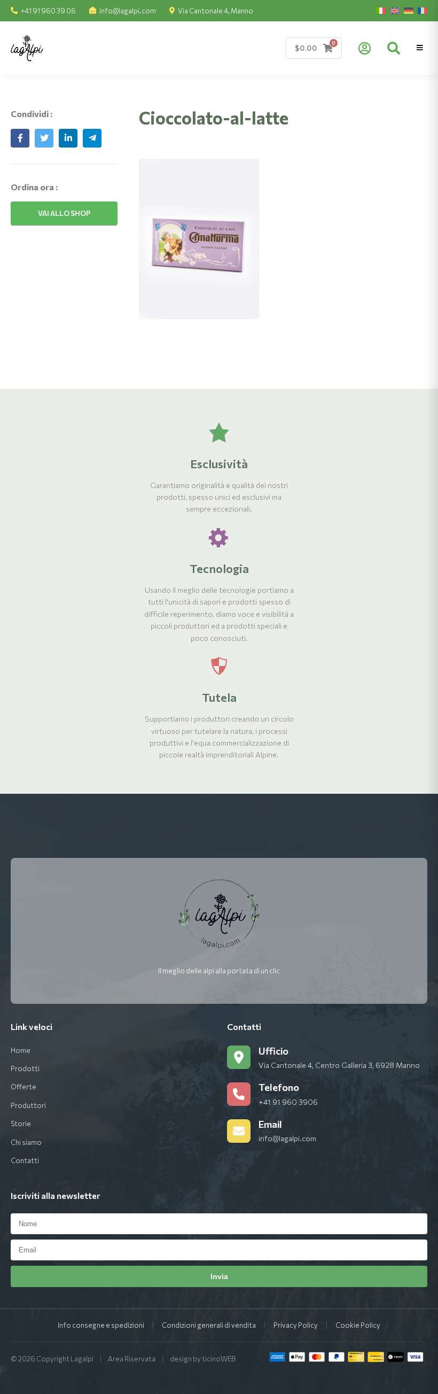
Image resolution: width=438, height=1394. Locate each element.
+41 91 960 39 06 (48, 10)
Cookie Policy (357, 1325)
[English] (395, 10)
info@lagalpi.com (127, 10)
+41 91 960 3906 (288, 1101)
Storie (21, 1123)
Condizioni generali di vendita (209, 1325)
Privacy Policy (295, 1325)
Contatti (25, 1160)
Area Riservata (131, 1358)
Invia (219, 1276)
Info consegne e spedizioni (101, 1325)
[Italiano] (381, 10)
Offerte (23, 1086)
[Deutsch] (408, 10)
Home (20, 1050)
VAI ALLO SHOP (64, 213)
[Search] (393, 48)
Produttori (28, 1105)
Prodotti (25, 1068)
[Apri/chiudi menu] (419, 48)
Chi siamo (26, 1142)
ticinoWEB (219, 1358)
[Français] (422, 10)
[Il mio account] (364, 48)
